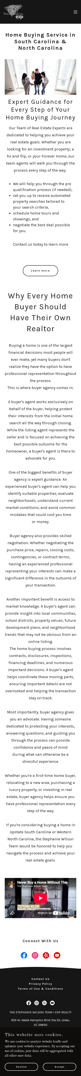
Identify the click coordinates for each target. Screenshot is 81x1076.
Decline (21, 1066)
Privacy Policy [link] (40, 984)
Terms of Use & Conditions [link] (40, 988)
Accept (59, 1066)
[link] (13, 12)
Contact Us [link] (40, 979)
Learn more (40, 270)
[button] (75, 12)
